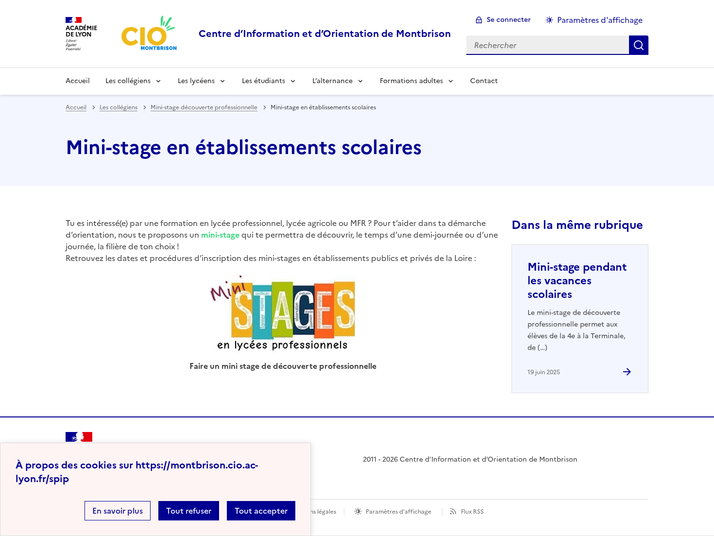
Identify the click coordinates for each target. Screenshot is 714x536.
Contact (484, 81)
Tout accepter (261, 511)
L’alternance (332, 81)
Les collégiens (128, 81)
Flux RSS (472, 511)
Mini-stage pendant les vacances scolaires (577, 280)
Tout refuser (188, 511)
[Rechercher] (638, 45)
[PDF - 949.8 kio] (283, 318)
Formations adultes (411, 81)
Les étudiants (263, 81)
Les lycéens (196, 81)
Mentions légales (313, 511)
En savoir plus (117, 511)
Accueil (78, 81)
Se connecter (509, 20)
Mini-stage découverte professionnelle (204, 107)
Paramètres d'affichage (600, 20)
